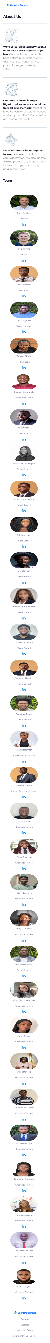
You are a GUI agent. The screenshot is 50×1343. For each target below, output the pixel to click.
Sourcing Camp (25, 1330)
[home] (17, 5)
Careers (25, 1324)
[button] (41, 5)
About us (25, 1319)
